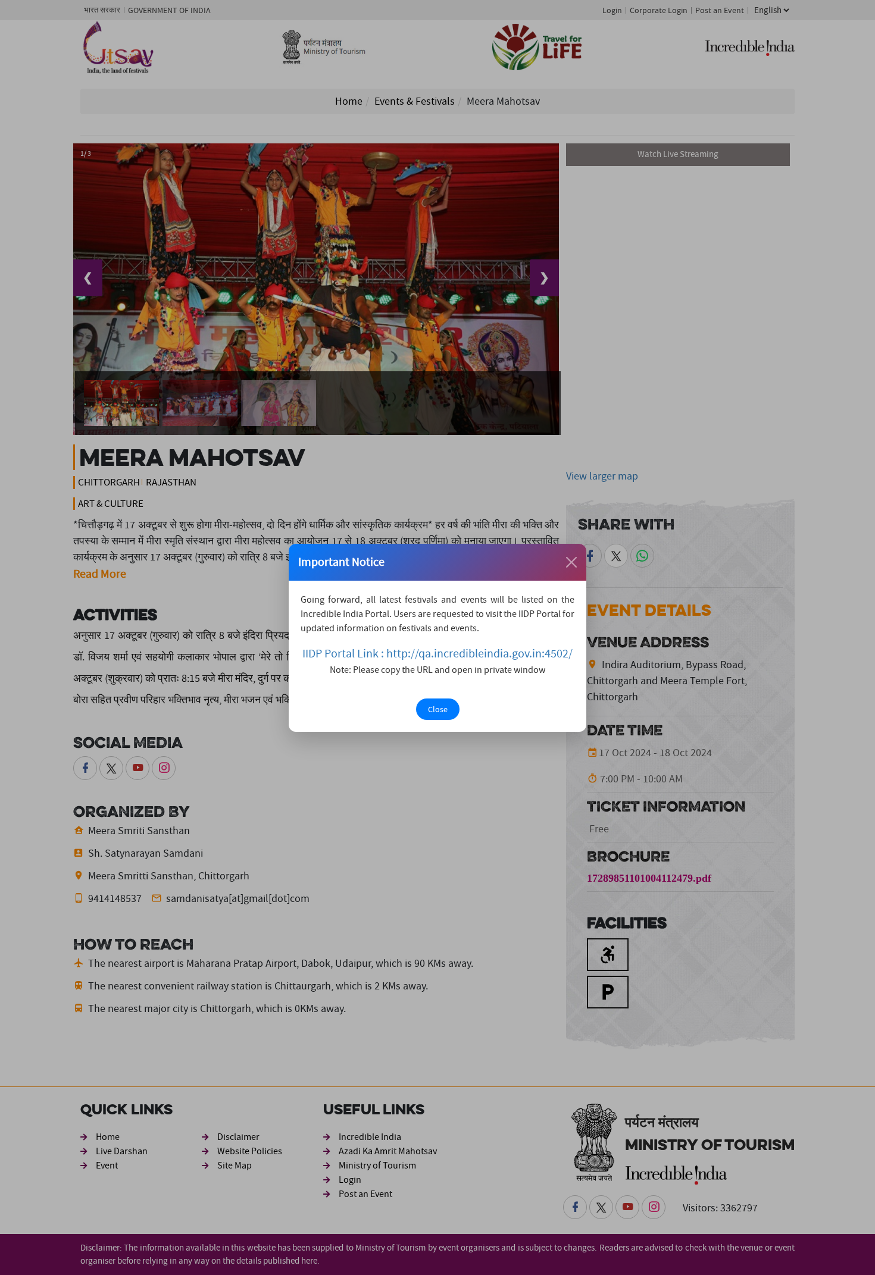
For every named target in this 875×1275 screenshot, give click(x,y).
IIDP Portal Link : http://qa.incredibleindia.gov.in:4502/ (437, 653)
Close (438, 709)
